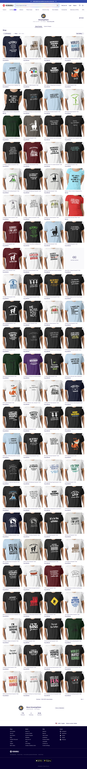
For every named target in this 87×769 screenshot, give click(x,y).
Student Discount (14, 739)
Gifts (83, 9)
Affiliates (27, 737)
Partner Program (29, 735)
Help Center (45, 735)
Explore (4, 9)
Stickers (21, 9)
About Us (27, 731)
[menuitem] (4, 9)
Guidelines (45, 737)
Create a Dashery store (30, 745)
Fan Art (11, 733)
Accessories (64, 9)
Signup (11, 743)
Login (11, 741)
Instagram (64, 731)
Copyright (45, 741)
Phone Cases (29, 9)
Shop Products (38, 26)
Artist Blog (27, 743)
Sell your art (28, 739)
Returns (44, 733)
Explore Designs (47, 26)
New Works (12, 735)
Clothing (13, 9)
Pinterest (64, 739)
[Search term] (57, 5)
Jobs (26, 741)
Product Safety (46, 739)
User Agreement (13, 754)
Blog (11, 737)
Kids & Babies (55, 9)
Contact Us (45, 743)
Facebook (64, 733)
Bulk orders (12, 745)
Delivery (44, 731)
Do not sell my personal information (30, 754)
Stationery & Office (74, 9)
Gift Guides (12, 731)
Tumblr (63, 737)
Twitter (63, 735)
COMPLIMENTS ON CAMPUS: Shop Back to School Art (43, 1)
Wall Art (37, 9)
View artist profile (50, 21)
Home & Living (45, 9)
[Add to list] (21, 38)
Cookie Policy (40, 754)
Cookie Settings (46, 745)
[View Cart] (82, 5)
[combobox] (37, 5)
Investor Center (28, 733)
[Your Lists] (79, 5)
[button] (43, 1)
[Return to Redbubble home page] (8, 5)
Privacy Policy (20, 754)
